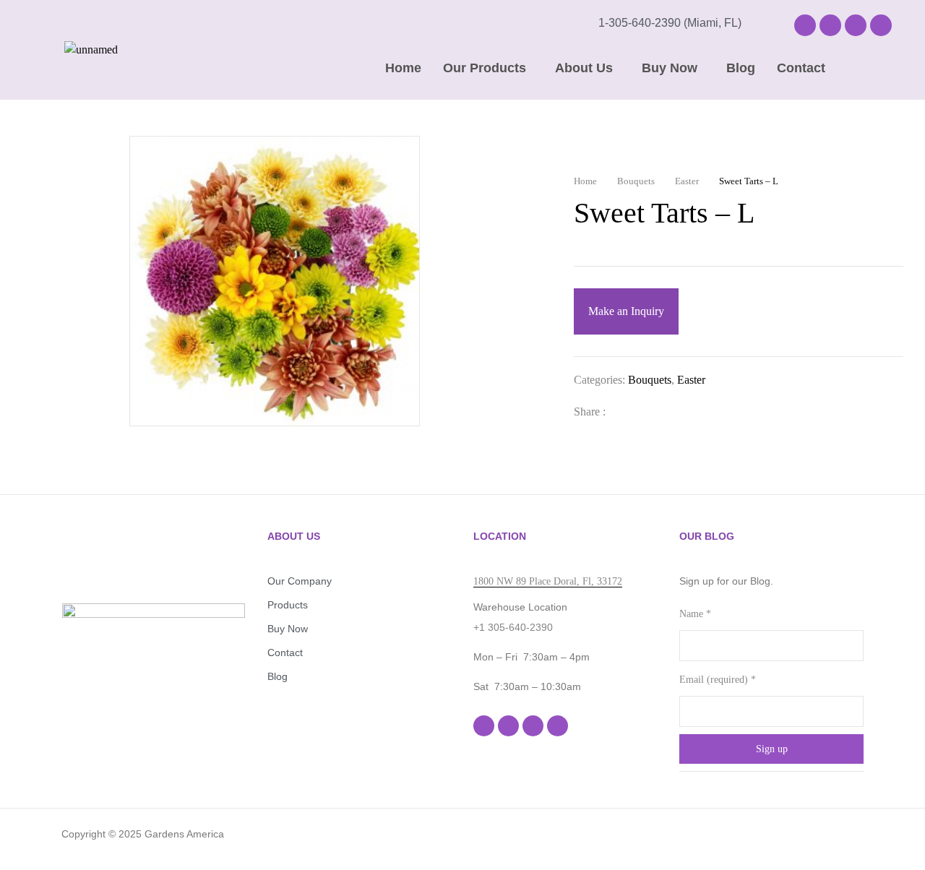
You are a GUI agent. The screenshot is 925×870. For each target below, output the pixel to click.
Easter (687, 181)
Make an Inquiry (626, 311)
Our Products (484, 68)
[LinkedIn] (670, 411)
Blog (740, 68)
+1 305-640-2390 (513, 627)
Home (403, 68)
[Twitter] (647, 411)
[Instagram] (830, 25)
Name (695, 613)
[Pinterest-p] (881, 25)
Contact (801, 68)
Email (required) (717, 679)
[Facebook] (805, 25)
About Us (584, 68)
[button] (488, 68)
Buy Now (669, 68)
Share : (590, 411)
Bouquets (636, 181)
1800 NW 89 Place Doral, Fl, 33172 (547, 581)
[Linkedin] (855, 25)
